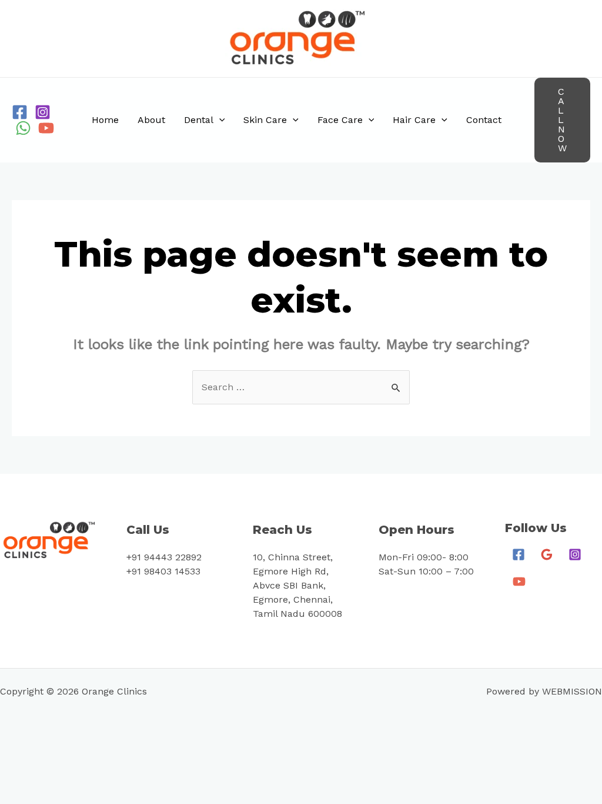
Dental (198, 119)
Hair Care (414, 119)
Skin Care (265, 119)
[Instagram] (43, 112)
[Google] (546, 554)
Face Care (340, 119)
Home (105, 119)
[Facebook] (20, 112)
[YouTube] (46, 128)
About (151, 119)
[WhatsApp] (23, 128)
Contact (483, 119)
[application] (219, 120)
